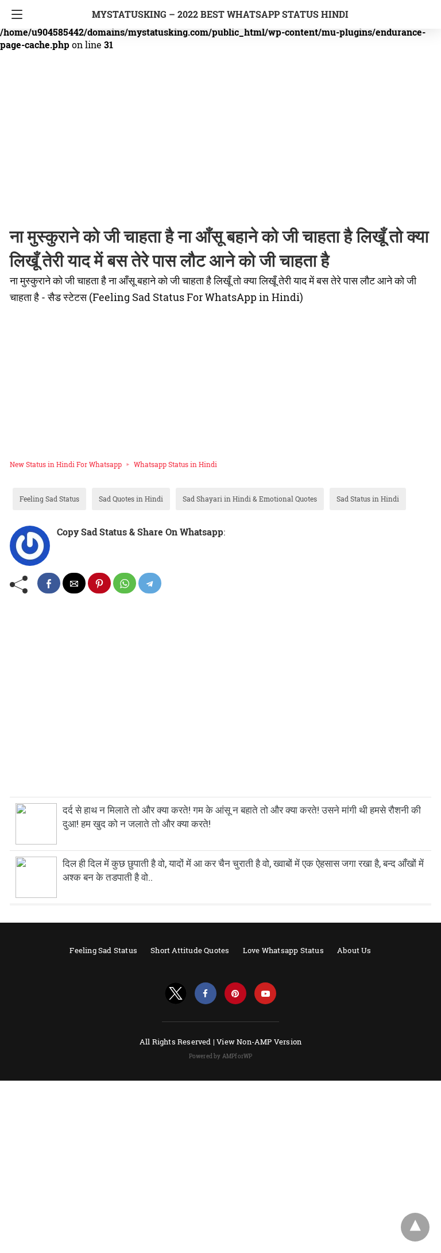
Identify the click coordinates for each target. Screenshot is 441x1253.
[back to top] (415, 1227)
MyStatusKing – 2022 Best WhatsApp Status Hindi (220, 14)
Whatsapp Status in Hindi (175, 464)
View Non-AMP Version (258, 1041)
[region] (217, 140)
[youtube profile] (265, 993)
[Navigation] (14, 14)
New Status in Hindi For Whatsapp (66, 464)
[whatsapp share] (124, 583)
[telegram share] (149, 583)
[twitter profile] (176, 993)
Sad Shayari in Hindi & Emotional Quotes (250, 498)
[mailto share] (74, 583)
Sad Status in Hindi (367, 498)
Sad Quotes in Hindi (131, 498)
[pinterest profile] (235, 993)
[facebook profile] (205, 993)
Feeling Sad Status (49, 498)
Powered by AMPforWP (221, 1056)
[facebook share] (48, 583)
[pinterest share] (99, 583)
